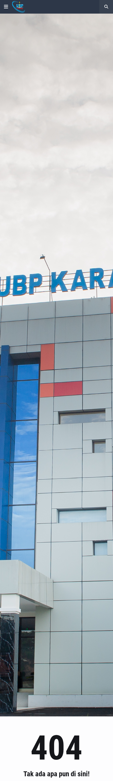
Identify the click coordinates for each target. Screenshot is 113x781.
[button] (6, 6)
